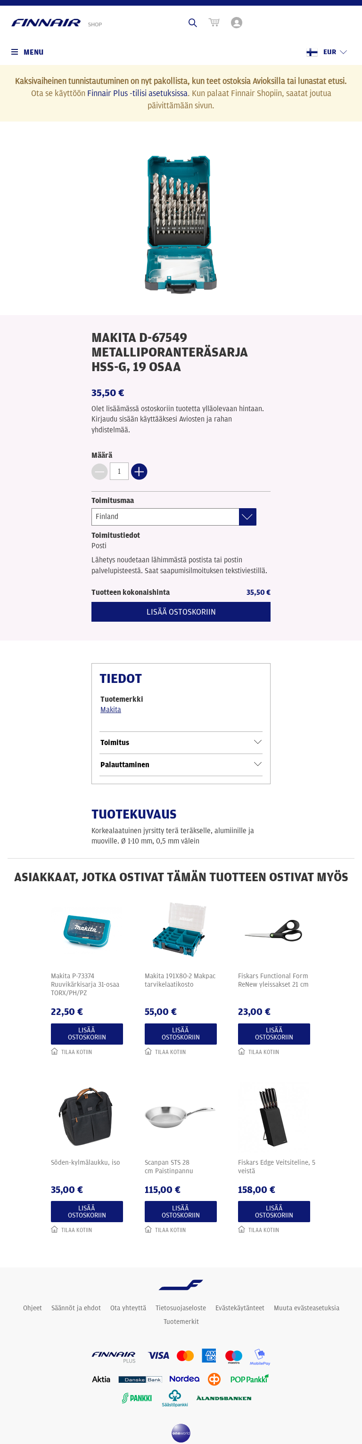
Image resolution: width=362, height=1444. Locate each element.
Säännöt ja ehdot (76, 1308)
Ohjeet (32, 1308)
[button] (99, 471)
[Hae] (193, 22)
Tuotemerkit (181, 1321)
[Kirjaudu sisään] (237, 22)
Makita (110, 709)
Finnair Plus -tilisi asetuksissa (137, 93)
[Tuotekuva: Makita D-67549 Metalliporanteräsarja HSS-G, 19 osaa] (181, 224)
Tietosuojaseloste (181, 1308)
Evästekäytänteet (239, 1308)
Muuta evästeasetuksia (306, 1308)
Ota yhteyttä (128, 1308)
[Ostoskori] (214, 22)
